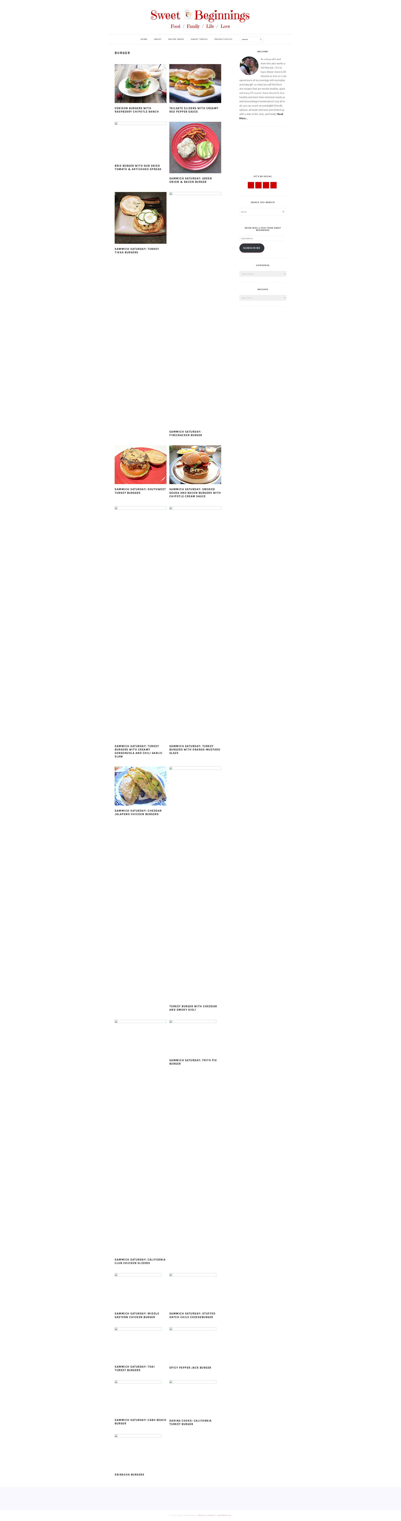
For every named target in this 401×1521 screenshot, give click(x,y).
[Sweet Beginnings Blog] (200, 31)
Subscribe (251, 248)
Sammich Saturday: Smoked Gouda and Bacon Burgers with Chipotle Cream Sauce (195, 493)
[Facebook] (251, 185)
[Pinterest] (273, 185)
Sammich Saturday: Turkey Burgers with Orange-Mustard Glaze (194, 750)
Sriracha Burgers (129, 1474)
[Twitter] (258, 185)
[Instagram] (266, 185)
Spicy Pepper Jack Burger (190, 1367)
